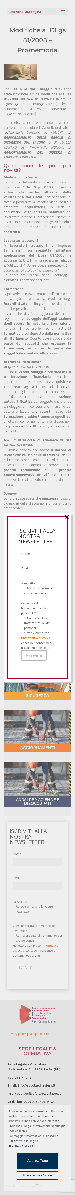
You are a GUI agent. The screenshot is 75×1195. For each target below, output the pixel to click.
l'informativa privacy (34, 638)
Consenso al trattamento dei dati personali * (34, 608)
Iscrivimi (34, 655)
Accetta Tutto (37, 1161)
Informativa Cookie (20, 1145)
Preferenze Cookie (37, 1175)
